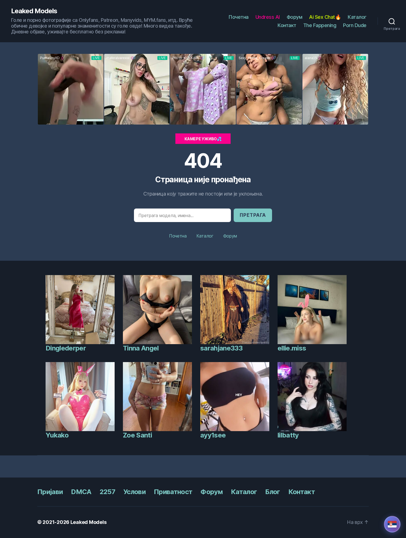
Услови (134, 492)
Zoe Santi (137, 435)
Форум (294, 17)
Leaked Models (34, 11)
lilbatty (288, 435)
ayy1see (213, 435)
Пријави (50, 492)
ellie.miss (292, 348)
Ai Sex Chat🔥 (325, 17)
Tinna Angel (141, 348)
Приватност (173, 492)
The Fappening (319, 25)
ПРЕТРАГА (253, 215)
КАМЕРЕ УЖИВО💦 (203, 138)
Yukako (57, 435)
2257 (107, 492)
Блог (272, 492)
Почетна (238, 17)
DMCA (81, 492)
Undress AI (267, 17)
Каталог (357, 17)
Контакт (287, 25)
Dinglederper (66, 348)
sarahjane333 (221, 348)
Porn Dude (355, 25)
